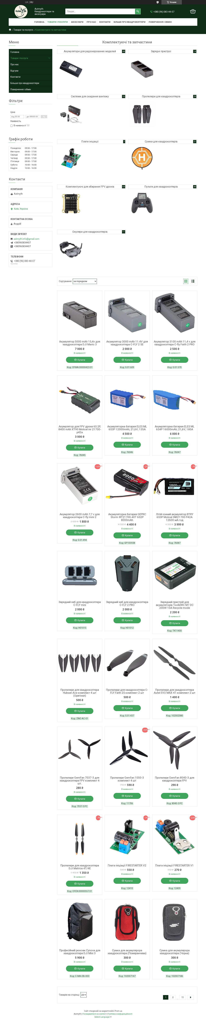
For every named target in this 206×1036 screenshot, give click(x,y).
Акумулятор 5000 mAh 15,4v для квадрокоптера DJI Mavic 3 (79, 343)
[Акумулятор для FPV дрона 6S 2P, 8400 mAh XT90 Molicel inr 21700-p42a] (79, 400)
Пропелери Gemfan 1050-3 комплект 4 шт (127, 779)
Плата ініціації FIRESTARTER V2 (127, 865)
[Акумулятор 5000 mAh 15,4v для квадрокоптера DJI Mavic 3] (79, 315)
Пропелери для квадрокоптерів (161, 96)
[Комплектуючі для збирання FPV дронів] (71, 204)
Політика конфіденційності (120, 1014)
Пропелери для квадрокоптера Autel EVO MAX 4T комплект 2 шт (174, 691)
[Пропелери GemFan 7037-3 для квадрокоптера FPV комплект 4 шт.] (79, 751)
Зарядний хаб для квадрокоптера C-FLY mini (80, 603)
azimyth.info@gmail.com (26, 239)
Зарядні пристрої (161, 51)
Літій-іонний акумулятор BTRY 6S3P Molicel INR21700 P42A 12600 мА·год (174, 517)
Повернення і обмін (160, 22)
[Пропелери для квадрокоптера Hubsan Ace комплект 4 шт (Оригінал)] (79, 663)
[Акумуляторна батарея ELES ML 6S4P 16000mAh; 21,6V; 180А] (174, 400)
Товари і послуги (57, 22)
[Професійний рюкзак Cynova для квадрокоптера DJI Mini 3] (79, 924)
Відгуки (14, 70)
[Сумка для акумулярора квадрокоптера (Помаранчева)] (127, 924)
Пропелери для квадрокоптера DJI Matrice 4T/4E (79, 867)
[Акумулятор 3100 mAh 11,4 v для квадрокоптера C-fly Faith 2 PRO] (174, 315)
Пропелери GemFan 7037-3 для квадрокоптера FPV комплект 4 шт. (79, 780)
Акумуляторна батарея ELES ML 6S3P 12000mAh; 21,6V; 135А (127, 428)
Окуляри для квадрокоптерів (90, 231)
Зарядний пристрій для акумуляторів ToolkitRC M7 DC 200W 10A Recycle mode (174, 605)
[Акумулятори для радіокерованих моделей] (71, 69)
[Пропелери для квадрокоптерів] (142, 114)
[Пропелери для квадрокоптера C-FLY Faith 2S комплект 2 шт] (127, 663)
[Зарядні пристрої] (142, 69)
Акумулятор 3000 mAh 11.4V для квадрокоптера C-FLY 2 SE (127, 343)
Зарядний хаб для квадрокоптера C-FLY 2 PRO (127, 603)
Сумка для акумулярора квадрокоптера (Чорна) (174, 952)
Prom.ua (118, 1011)
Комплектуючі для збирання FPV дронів (90, 186)
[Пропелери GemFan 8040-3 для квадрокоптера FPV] (174, 751)
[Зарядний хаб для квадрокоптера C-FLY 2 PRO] (127, 575)
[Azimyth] (21, 11)
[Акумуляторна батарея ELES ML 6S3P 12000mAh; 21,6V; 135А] (127, 400)
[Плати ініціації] (71, 159)
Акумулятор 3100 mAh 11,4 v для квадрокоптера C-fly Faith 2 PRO (174, 343)
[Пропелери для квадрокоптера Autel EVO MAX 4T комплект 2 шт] (174, 663)
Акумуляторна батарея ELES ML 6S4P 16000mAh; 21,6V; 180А (174, 428)
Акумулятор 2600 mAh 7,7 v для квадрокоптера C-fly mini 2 (80, 516)
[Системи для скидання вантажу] (71, 114)
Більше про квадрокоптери (129, 22)
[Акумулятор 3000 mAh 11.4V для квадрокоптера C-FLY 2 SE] (127, 315)
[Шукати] (137, 11)
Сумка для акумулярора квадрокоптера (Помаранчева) (127, 952)
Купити (81, 360)
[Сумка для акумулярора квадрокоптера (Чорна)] (174, 924)
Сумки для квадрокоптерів (161, 141)
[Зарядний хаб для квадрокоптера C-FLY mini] (79, 575)
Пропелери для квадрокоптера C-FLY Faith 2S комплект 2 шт (127, 691)
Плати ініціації (89, 141)
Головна (39, 22)
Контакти (104, 22)
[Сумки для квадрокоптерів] (142, 159)
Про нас (91, 22)
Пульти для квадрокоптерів (161, 186)
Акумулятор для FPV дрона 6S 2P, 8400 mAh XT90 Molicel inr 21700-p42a (79, 429)
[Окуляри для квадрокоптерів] (71, 249)
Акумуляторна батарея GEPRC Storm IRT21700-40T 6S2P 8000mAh (127, 517)
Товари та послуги (23, 30)
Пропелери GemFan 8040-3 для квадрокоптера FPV (174, 779)
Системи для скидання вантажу (90, 96)
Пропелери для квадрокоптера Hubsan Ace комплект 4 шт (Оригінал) (79, 692)
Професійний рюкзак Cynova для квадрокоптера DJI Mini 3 (79, 952)
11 (182, 997)
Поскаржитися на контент (94, 1014)
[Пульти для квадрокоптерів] (142, 204)
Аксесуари (77, 22)
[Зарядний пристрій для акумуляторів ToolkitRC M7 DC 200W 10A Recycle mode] (174, 575)
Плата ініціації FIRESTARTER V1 (174, 865)
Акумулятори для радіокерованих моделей (90, 51)
